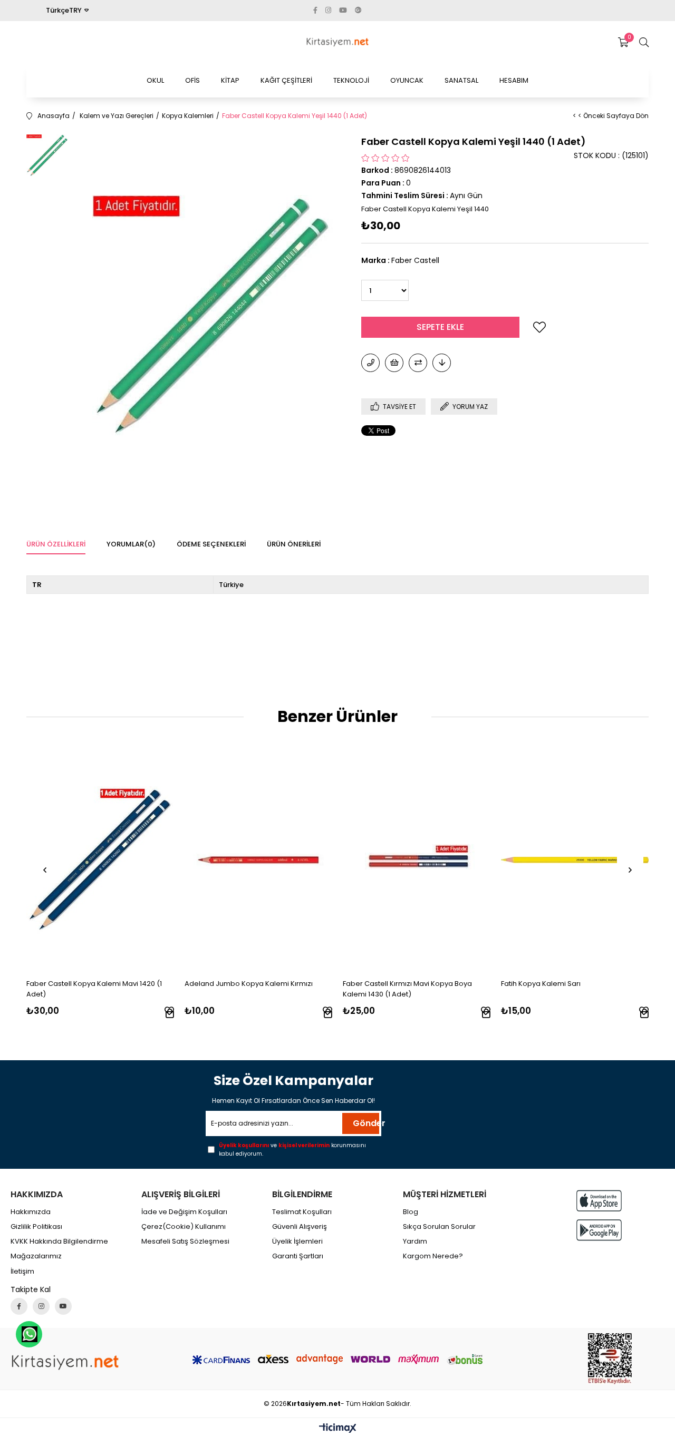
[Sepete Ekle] (170, 1013)
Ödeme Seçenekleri (211, 544)
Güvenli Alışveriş (299, 1226)
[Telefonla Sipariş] (370, 363)
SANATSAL (461, 80)
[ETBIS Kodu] (610, 1358)
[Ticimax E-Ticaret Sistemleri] (337, 1428)
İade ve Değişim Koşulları (184, 1212)
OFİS (192, 80)
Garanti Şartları (297, 1256)
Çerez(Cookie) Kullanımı (183, 1226)
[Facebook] (19, 1306)
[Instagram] (41, 1306)
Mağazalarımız (36, 1256)
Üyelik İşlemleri (297, 1241)
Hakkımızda (31, 1212)
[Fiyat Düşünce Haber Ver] (441, 363)
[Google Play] (599, 1230)
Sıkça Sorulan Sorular (439, 1226)
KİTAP (230, 80)
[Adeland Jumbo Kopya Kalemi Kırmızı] (258, 860)
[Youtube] (63, 1306)
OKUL (155, 80)
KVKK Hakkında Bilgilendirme (59, 1241)
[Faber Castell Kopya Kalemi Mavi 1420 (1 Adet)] (100, 860)
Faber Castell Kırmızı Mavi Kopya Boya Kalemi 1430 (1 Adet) (407, 989)
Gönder (366, 1123)
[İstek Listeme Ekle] (394, 363)
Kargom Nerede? (433, 1256)
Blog (410, 1212)
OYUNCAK (406, 80)
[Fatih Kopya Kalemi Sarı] (575, 860)
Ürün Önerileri (294, 544)
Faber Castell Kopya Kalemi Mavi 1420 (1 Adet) (94, 989)
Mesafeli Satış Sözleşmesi (185, 1241)
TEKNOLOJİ (351, 80)
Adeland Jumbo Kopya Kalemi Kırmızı (249, 984)
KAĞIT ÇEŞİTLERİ (286, 80)
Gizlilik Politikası (36, 1226)
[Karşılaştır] (418, 363)
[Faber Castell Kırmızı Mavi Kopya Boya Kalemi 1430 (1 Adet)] (416, 860)
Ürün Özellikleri (55, 544)
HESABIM (513, 80)
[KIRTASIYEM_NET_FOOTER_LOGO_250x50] (65, 1362)
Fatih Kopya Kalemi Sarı (541, 984)
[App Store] (599, 1200)
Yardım (415, 1241)
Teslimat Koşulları (302, 1212)
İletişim (22, 1271)
